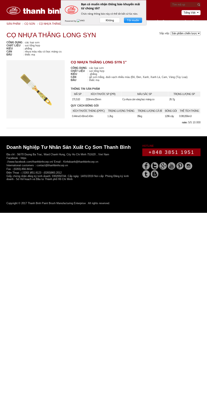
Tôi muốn (133, 20)
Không (110, 20)
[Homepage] (36, 19)
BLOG (173, 22)
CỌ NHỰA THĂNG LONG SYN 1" (99, 62)
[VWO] (81, 20)
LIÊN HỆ (188, 22)
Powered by (71, 20)
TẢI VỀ (159, 22)
